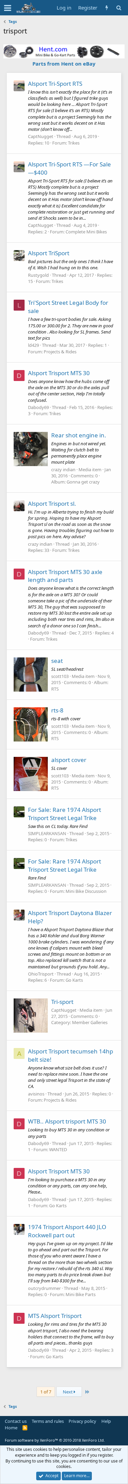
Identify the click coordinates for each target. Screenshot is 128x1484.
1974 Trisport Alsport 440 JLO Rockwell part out (67, 1231)
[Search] (119, 7)
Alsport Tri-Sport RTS (55, 83)
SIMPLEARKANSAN (47, 833)
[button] (7, 8)
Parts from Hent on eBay (64, 63)
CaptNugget (40, 136)
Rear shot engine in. (78, 435)
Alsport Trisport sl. (52, 503)
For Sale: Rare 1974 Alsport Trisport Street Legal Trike (64, 814)
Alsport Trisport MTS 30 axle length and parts (65, 576)
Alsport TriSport (48, 253)
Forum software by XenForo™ (55, 1440)
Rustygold (38, 275)
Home (11, 1428)
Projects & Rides (60, 352)
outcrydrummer (44, 1288)
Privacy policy (82, 1421)
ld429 (33, 345)
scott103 (60, 676)
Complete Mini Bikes (86, 232)
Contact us (16, 1421)
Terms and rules (48, 1421)
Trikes (74, 143)
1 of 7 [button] (45, 1392)
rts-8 (57, 710)
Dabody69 (38, 407)
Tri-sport (62, 1002)
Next (68, 1392)
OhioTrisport (41, 974)
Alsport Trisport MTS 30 (59, 373)
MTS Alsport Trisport (55, 1316)
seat (57, 661)
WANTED (58, 1149)
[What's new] (107, 7)
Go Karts (74, 980)
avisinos (36, 1094)
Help (106, 1421)
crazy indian (63, 469)
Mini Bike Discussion (86, 891)
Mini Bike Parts (81, 1294)
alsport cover (68, 760)
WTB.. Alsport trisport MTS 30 (67, 1121)
